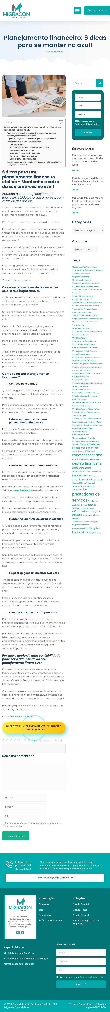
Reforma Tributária (82, 511)
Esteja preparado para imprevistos (23, 159)
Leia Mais (75, 170)
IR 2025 (89, 476)
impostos (79, 475)
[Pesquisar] (99, 83)
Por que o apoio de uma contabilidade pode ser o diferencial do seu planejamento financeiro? (34, 163)
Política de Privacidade (91, 977)
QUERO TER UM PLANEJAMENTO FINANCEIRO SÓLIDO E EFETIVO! (33, 728)
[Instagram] (18, 932)
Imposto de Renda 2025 (94, 471)
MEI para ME (98, 480)
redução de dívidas (87, 508)
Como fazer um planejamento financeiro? (24, 142)
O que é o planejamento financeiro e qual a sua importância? (31, 138)
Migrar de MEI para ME (80, 483)
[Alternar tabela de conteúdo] (59, 122)
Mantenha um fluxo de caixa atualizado (25, 153)
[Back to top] (105, 1007)
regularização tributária (91, 515)
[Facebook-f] (22, 932)
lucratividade (86, 479)
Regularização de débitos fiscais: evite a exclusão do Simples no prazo (87, 181)
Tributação (90, 532)
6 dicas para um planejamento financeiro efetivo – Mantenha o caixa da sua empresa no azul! (32, 128)
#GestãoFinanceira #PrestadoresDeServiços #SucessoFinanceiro (84, 354)
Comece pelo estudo (17, 145)
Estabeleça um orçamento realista (22, 150)
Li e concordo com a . (81, 977)
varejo (99, 533)
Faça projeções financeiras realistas (23, 156)
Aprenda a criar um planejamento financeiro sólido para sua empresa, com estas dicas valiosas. (31, 134)
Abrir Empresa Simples (21, 716)
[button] (77, 10)
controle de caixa (78, 451)
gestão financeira (87, 463)
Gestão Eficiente (93, 459)
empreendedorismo (87, 455)
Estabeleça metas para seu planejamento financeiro (29, 148)
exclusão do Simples (79, 459)
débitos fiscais (90, 451)
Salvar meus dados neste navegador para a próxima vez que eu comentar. (33, 825)
